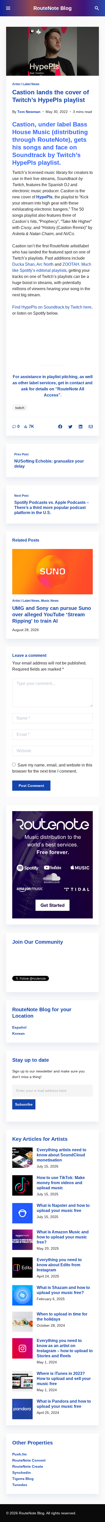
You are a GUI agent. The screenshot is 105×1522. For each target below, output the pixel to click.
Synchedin (21, 1472)
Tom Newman (29, 112)
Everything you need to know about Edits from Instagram (59, 1265)
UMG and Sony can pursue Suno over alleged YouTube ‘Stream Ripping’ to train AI (51, 614)
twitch (19, 408)
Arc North (45, 264)
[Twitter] (70, 426)
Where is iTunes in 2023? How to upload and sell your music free (64, 1378)
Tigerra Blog (23, 1479)
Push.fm (19, 1454)
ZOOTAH (70, 264)
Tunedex (19, 1485)
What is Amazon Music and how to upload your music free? (63, 1237)
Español (19, 1027)
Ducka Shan (23, 264)
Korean (18, 1033)
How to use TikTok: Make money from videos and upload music (61, 1182)
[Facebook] (60, 426)
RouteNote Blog (52, 8)
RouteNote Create (27, 1466)
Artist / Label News (26, 84)
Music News (50, 601)
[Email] (91, 426)
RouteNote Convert (29, 1460)
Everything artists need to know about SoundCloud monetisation (61, 1155)
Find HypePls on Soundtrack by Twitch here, (52, 307)
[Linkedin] (80, 426)
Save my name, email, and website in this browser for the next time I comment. (52, 768)
